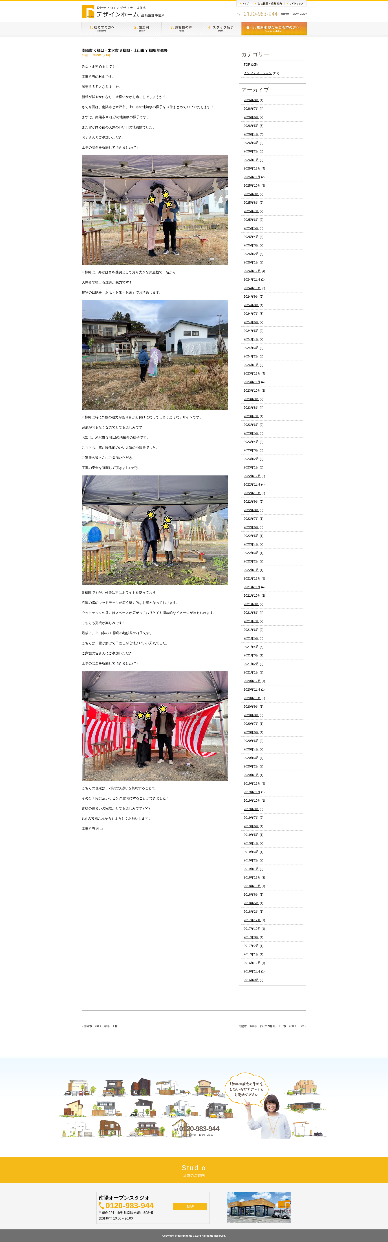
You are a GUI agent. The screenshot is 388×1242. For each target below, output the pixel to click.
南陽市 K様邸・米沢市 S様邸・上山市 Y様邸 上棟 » (272, 1026)
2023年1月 (251, 467)
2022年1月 (251, 570)
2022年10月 (252, 493)
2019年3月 (251, 852)
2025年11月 (252, 177)
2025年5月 (251, 228)
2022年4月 (251, 544)
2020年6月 (251, 732)
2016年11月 (252, 971)
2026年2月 (251, 151)
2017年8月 (251, 937)
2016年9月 (251, 980)
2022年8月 (251, 510)
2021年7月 (251, 621)
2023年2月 (251, 459)
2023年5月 (251, 433)
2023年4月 (251, 442)
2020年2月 (251, 766)
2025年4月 (251, 237)
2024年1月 (251, 365)
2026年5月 (251, 125)
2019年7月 (251, 817)
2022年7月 (251, 518)
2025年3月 (251, 245)
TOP (247, 64)
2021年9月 (251, 604)
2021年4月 (251, 647)
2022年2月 (251, 561)
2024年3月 (251, 348)
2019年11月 (252, 792)
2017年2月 (251, 946)
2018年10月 (252, 886)
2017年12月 (252, 920)
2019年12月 (252, 783)
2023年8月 (251, 407)
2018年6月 (251, 894)
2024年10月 (252, 288)
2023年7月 (251, 416)
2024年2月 (251, 356)
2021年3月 (251, 655)
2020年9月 (251, 706)
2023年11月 (252, 382)
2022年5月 (251, 535)
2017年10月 (252, 928)
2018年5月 (251, 903)
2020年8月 (251, 715)
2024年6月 (251, 322)
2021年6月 (251, 629)
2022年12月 (252, 476)
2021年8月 (251, 612)
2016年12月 (252, 963)
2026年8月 (251, 100)
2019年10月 (252, 800)
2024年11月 (252, 279)
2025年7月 (251, 211)
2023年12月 (252, 373)
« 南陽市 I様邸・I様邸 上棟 (100, 1026)
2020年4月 (251, 749)
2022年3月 (251, 553)
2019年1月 (251, 869)
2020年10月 (252, 698)
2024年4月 (251, 339)
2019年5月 (251, 834)
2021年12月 (252, 578)
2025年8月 (251, 202)
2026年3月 (251, 143)
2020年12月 (252, 681)
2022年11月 (252, 484)
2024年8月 (251, 305)
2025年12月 (252, 168)
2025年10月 (252, 185)
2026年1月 (251, 160)
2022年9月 (251, 501)
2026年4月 (251, 134)
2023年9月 (251, 399)
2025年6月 (251, 219)
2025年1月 (251, 262)
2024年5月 (251, 330)
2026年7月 (251, 108)
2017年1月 (251, 954)
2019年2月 (251, 860)
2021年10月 (252, 595)
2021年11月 (252, 587)
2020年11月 (252, 689)
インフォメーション (258, 73)
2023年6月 (251, 424)
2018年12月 (252, 877)
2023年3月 (251, 450)
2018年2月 (251, 911)
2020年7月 (251, 723)
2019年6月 (251, 826)
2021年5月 (251, 638)
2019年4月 (251, 843)
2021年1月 (251, 672)
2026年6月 (251, 117)
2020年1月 (251, 775)
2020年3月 (251, 758)
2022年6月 (251, 527)
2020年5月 (251, 741)
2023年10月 (252, 390)
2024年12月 (252, 271)
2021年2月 (251, 664)
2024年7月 (251, 313)
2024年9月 (251, 296)
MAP (190, 1206)
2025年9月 (251, 194)
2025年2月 (251, 254)
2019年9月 (251, 809)
